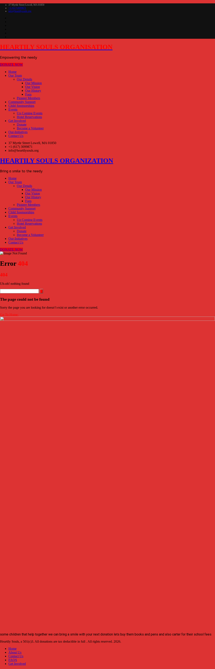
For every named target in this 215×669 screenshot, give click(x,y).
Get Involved (17, 120)
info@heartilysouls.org (19, 11)
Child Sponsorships (21, 105)
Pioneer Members (28, 98)
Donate (21, 124)
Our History (33, 90)
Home (12, 71)
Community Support (21, 102)
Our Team (15, 75)
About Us (14, 652)
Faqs (28, 94)
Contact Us (15, 136)
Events (12, 109)
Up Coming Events (29, 113)
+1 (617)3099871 (17, 7)
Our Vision (32, 87)
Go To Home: (9, 314)
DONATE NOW (11, 64)
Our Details (24, 79)
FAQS (12, 660)
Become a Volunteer (30, 128)
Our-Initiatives (18, 132)
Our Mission (33, 83)
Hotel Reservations (29, 117)
